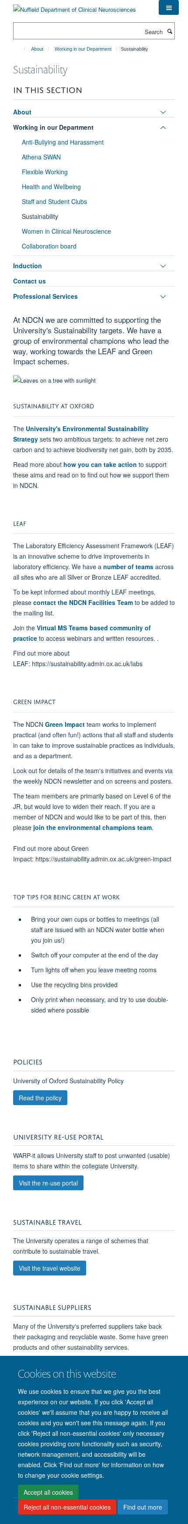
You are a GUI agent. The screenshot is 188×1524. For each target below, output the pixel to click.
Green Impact (65, 724)
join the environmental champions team (92, 827)
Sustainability (40, 216)
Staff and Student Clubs (54, 201)
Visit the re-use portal (48, 1182)
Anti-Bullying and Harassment (63, 142)
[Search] (169, 31)
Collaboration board (49, 246)
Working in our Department (83, 49)
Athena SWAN (41, 156)
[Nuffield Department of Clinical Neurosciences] (74, 6)
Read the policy (40, 1097)
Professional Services (45, 296)
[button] (169, 7)
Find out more (142, 1507)
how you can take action (100, 464)
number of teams (128, 566)
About (37, 49)
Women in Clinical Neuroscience (66, 231)
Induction (27, 265)
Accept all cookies (48, 1492)
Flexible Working (45, 171)
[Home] (21, 49)
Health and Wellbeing (51, 186)
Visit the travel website (49, 1268)
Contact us (29, 280)
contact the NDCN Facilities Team (83, 602)
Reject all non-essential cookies (67, 1507)
